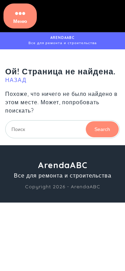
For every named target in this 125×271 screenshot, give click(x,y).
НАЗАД (15, 79)
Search (102, 129)
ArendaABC (62, 37)
